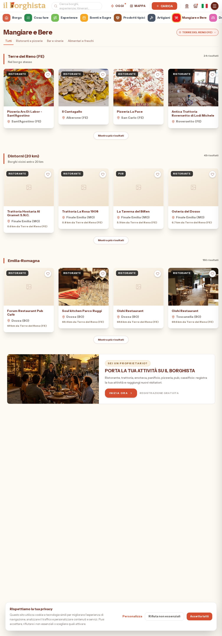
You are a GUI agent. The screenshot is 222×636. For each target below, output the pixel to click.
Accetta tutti (199, 616)
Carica (167, 6)
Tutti (8, 41)
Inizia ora (118, 393)
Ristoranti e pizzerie (29, 41)
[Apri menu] (215, 6)
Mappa (139, 6)
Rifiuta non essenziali (164, 616)
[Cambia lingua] (205, 6)
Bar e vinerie (55, 41)
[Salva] (47, 74)
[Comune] (186, 6)
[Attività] (195, 6)
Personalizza (132, 616)
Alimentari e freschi (81, 41)
